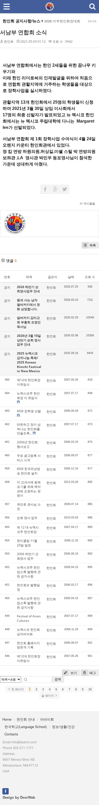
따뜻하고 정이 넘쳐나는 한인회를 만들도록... (29, 429)
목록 (92, 245)
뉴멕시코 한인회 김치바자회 (28, 631)
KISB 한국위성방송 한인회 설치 (28, 471)
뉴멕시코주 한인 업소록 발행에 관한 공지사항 (29, 572)
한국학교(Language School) (25, 726)
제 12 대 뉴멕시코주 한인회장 (28, 529)
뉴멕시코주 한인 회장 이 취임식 (28, 395)
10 (90, 689)
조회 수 (90, 277)
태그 (92, 673)
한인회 (8, 41)
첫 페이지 (17, 689)
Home (6, 719)
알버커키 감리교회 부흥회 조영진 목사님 (29, 322)
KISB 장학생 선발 (29, 411)
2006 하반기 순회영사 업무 (28, 556)
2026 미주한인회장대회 (62, 21)
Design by (19, 797)
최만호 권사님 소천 (29, 506)
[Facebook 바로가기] (5, 790)
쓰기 (73, 673)
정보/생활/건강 (63, 726)
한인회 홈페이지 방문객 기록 (28, 645)
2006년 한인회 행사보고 (27, 444)
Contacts (11, 733)
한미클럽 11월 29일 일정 (27, 543)
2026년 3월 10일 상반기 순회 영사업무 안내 (29, 340)
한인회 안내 (26, 719)
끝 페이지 (48, 695)
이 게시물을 (87, 203)
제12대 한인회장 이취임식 (28, 382)
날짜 (71, 277)
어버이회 (47, 719)
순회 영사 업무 (27, 518)
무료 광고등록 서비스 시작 (29, 457)
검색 (58, 679)
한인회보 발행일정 (28, 587)
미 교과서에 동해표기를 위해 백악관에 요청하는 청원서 (29, 489)
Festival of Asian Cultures (29, 618)
